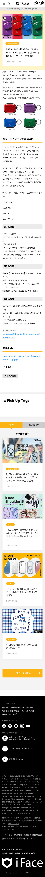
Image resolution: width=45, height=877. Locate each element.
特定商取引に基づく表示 (10, 711)
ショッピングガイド (28, 711)
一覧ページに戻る (22, 673)
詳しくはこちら (13, 824)
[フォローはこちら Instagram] (22, 726)
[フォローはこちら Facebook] (4, 726)
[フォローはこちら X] (10, 726)
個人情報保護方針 (17, 708)
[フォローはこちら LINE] (16, 726)
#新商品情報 (10, 376)
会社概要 (5, 708)
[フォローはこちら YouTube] (28, 726)
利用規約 (29, 708)
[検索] (9, 4)
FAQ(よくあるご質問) (9, 714)
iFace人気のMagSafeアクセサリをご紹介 (22, 9)
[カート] (40, 3)
